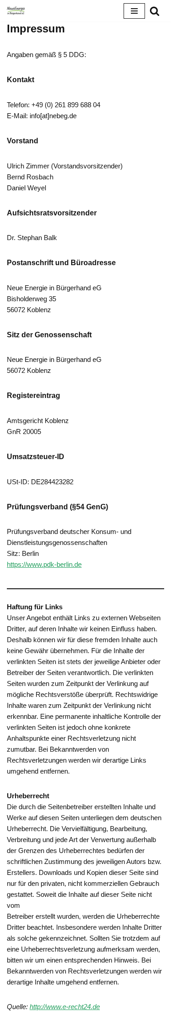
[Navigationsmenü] (134, 11)
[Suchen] (155, 11)
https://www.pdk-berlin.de (44, 564)
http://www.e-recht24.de (65, 1006)
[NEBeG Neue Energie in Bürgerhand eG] (16, 10)
